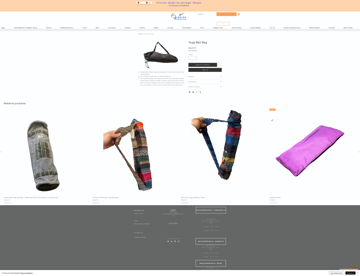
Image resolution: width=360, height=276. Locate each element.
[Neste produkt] (359, 152)
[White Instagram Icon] (178, 241)
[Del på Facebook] (190, 92)
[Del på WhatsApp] (197, 92)
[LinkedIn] (171, 241)
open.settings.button (337, 273)
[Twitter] (168, 241)
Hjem (140, 34)
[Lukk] (358, 273)
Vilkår (136, 221)
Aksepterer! (350, 273)
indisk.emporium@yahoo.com (173, 215)
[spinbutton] (192, 58)
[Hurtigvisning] (47, 152)
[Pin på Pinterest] (193, 92)
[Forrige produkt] (1, 152)
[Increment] (195, 58)
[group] (180, 156)
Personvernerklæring (26, 273)
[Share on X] (200, 92)
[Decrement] (190, 58)
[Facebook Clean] (175, 241)
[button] (238, 13)
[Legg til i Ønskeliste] (220, 65)
